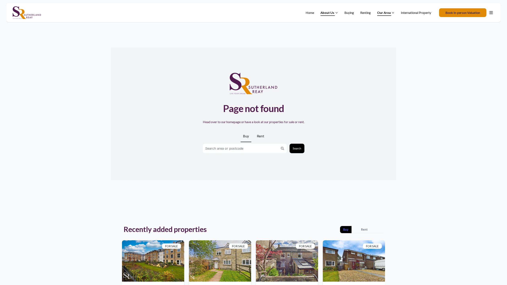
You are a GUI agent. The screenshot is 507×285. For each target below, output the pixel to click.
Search (297, 148)
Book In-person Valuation (462, 12)
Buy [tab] (345, 229)
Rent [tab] (364, 229)
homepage (233, 122)
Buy (246, 136)
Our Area (384, 12)
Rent (260, 136)
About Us (327, 12)
